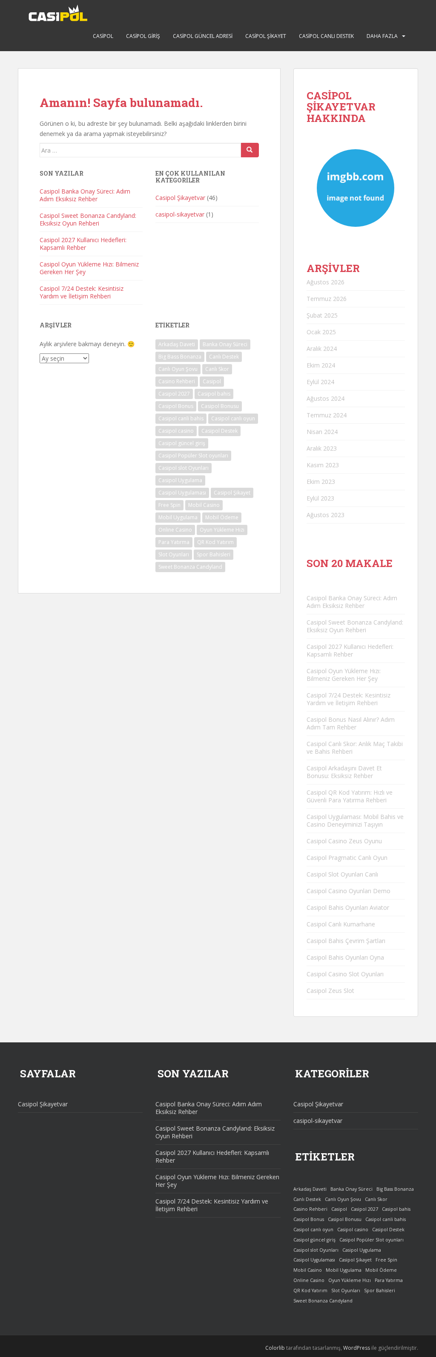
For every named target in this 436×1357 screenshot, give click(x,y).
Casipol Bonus (175, 406)
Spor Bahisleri (213, 554)
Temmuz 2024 (327, 415)
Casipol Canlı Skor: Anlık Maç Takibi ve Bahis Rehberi (355, 747)
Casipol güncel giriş (181, 443)
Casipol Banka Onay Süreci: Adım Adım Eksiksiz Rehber (85, 195)
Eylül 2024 (320, 382)
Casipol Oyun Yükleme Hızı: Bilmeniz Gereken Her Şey (89, 268)
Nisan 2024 (322, 432)
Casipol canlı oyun (233, 418)
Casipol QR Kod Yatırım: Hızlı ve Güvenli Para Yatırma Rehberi (350, 796)
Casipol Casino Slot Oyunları (345, 974)
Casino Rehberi (176, 381)
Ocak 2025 (321, 332)
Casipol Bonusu (220, 406)
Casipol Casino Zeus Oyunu (344, 841)
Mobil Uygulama (178, 517)
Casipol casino (176, 430)
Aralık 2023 (322, 448)
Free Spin (169, 505)
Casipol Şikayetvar (180, 198)
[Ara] (250, 150)
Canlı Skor (217, 369)
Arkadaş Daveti (176, 344)
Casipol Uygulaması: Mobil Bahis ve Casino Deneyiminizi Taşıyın (355, 820)
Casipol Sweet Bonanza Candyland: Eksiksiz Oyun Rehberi (88, 219)
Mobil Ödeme (221, 517)
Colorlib (275, 1347)
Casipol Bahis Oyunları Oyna (345, 957)
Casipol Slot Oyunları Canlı (342, 874)
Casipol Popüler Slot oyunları (193, 455)
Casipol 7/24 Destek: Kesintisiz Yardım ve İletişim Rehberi (81, 292)
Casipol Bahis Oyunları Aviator (348, 907)
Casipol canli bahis (181, 418)
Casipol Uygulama (180, 480)
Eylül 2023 (320, 498)
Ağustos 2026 (325, 282)
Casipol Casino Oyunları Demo (348, 891)
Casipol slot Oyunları (183, 468)
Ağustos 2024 (325, 398)
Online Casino (175, 529)
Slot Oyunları (173, 554)
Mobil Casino (204, 505)
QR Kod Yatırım (215, 542)
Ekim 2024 (321, 365)
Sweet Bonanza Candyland (190, 566)
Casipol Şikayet (265, 36)
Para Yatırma (173, 542)
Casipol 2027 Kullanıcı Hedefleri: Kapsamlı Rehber (83, 244)
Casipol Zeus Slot (330, 991)
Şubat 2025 (322, 315)
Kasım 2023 (323, 465)
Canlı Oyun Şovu (178, 369)
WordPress (356, 1347)
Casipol (103, 36)
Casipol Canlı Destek (326, 36)
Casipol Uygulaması (182, 492)
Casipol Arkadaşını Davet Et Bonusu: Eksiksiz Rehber (344, 772)
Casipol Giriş (143, 36)
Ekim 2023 (321, 481)
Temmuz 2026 (327, 299)
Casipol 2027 (174, 393)
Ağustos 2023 (325, 515)
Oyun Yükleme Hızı (222, 529)
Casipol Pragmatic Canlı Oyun (347, 858)
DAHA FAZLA (382, 36)
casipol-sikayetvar (179, 214)
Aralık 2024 (322, 348)
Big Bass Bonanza (179, 356)
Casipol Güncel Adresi (202, 36)
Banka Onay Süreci (225, 344)
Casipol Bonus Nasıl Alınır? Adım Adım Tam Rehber (351, 723)
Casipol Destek (219, 430)
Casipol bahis (214, 393)
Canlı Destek (224, 356)
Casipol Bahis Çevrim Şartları (346, 941)
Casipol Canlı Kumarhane (341, 924)
